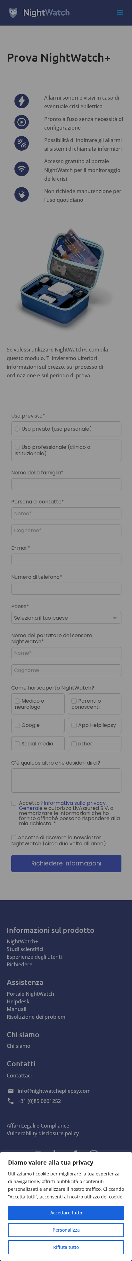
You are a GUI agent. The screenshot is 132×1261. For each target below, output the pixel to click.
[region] (66, 1206)
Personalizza (66, 1230)
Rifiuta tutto (66, 1247)
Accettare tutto (66, 1213)
